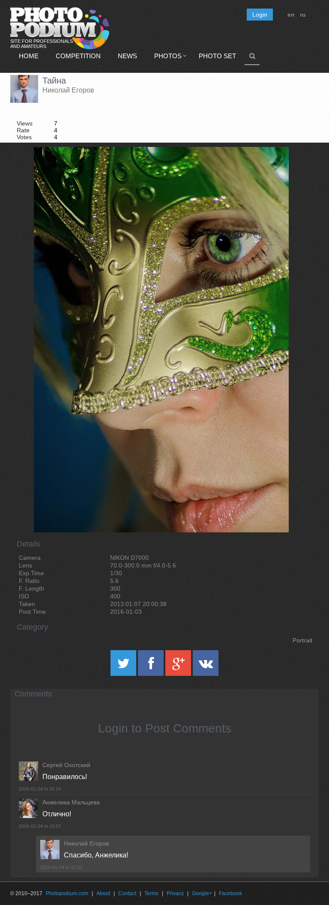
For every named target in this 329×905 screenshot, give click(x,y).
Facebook (230, 893)
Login (259, 14)
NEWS (127, 56)
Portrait (302, 640)
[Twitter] (124, 666)
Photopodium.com (67, 893)
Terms (151, 893)
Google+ (202, 893)
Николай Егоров (68, 90)
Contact (127, 893)
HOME (29, 56)
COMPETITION (78, 56)
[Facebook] (151, 666)
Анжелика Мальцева (71, 802)
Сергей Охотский (66, 765)
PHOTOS (168, 56)
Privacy (175, 893)
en (291, 14)
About (103, 893)
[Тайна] (271, 168)
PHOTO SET (217, 56)
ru (303, 14)
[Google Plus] (179, 666)
